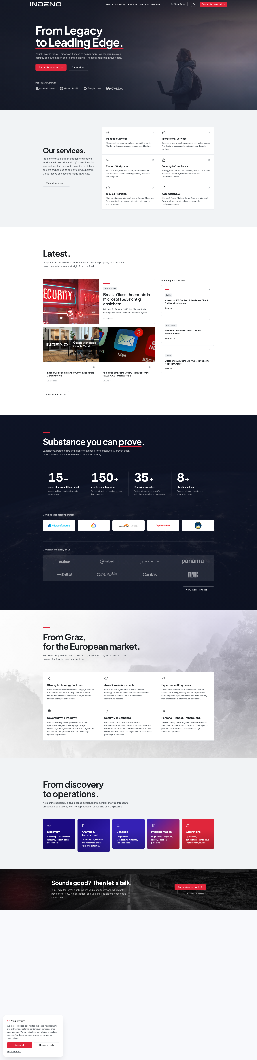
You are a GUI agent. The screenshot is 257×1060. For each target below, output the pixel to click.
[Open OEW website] (107, 574)
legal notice (12, 1038)
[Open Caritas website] (150, 574)
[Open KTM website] (64, 561)
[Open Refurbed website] (107, 561)
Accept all (19, 1045)
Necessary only (46, 1045)
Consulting (120, 4)
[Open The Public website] (192, 574)
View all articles (54, 394)
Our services (78, 67)
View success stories (196, 590)
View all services (54, 183)
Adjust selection (14, 1051)
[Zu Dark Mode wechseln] (193, 4)
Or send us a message (196, 894)
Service (109, 4)
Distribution (156, 4)
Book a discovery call (212, 4)
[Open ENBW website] (64, 574)
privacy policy (39, 1035)
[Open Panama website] (192, 561)
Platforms (132, 4)
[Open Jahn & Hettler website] (150, 561)
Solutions (144, 4)
